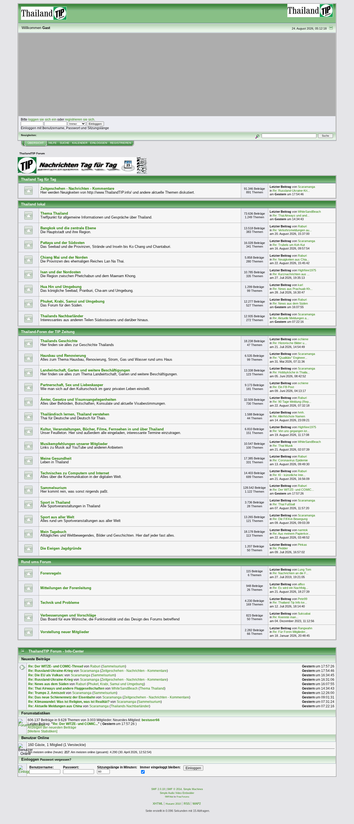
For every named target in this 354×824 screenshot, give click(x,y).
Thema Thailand (54, 213)
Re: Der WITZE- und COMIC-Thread (55, 666)
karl (300, 285)
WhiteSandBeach (309, 211)
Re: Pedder (280, 548)
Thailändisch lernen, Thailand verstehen (74, 414)
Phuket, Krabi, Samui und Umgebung (72, 301)
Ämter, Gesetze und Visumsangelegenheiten (78, 399)
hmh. (301, 412)
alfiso (301, 584)
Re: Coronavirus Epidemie (290, 460)
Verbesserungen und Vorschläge (68, 615)
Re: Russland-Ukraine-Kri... (291, 190)
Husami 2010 (173, 803)
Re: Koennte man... (285, 617)
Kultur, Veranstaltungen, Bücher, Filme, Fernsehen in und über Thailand (102, 429)
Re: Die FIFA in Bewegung (290, 519)
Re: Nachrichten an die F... (290, 573)
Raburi (302, 226)
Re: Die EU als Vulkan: (46, 675)
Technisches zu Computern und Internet (74, 473)
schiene (303, 339)
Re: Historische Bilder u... (290, 343)
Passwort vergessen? (55, 759)
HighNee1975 (307, 270)
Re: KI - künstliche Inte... (289, 475)
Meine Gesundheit (55, 458)
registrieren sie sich (79, 119)
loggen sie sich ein (42, 119)
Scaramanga (306, 186)
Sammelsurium (53, 488)
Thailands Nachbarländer (61, 316)
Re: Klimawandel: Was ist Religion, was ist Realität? (69, 701)
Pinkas (302, 544)
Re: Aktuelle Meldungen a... (291, 318)
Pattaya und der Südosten (62, 243)
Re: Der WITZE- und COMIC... (293, 489)
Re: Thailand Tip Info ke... (290, 602)
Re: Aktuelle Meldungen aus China (55, 706)
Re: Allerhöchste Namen (289, 416)
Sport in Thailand (55, 502)
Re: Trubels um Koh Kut (289, 244)
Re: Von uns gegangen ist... (291, 431)
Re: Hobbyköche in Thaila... (291, 372)
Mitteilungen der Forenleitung (65, 588)
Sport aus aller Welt (57, 517)
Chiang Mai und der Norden (64, 257)
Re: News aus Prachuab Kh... (293, 288)
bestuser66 (151, 720)
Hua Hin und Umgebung (61, 287)
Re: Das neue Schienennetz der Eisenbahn (61, 697)
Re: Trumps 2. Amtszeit (46, 693)
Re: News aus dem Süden (290, 303)
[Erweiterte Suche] (257, 135)
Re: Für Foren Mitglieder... (290, 631)
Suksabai (304, 613)
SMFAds (169, 797)
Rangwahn (305, 628)
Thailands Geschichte (58, 341)
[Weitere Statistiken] (42, 731)
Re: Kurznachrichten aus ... (291, 274)
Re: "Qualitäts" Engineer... (290, 357)
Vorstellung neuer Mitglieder (64, 632)
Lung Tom (304, 569)
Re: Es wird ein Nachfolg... (290, 587)
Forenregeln (50, 573)
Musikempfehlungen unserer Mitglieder (74, 444)
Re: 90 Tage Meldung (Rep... (292, 401)
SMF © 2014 (174, 789)
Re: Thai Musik (283, 445)
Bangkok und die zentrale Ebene (68, 228)
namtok (303, 530)
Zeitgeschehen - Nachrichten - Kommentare (77, 188)
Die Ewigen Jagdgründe (60, 548)
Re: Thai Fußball (284, 504)
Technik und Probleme (59, 603)
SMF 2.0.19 (158, 789)
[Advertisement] (177, 74)
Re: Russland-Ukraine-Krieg (50, 670)
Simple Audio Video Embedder (177, 793)
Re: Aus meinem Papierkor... (292, 533)
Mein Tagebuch (53, 532)
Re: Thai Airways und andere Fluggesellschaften (66, 688)
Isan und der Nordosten (60, 272)
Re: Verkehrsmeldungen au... (292, 230)
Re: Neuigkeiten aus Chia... (291, 259)
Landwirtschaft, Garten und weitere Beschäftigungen (85, 370)
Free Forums (183, 797)
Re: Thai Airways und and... (291, 215)
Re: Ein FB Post (283, 387)
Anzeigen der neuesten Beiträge (52, 727)
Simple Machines (193, 789)
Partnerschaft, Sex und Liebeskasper (71, 385)
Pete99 (302, 599)
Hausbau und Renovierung (63, 355)
